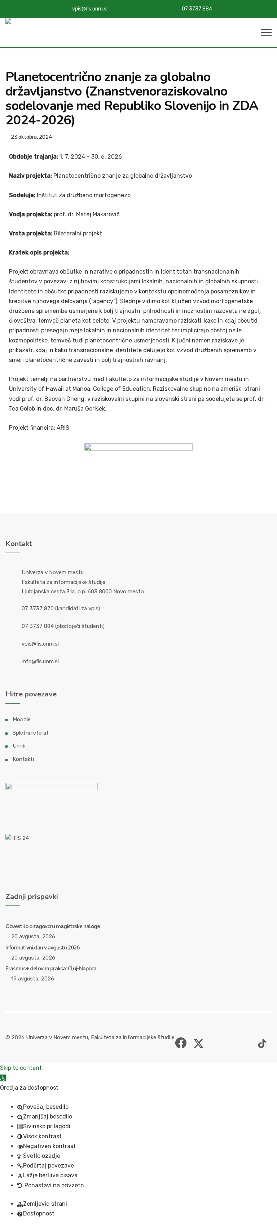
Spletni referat (31, 733)
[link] (180, 1040)
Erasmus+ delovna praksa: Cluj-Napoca (50, 968)
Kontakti (23, 759)
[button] (3, 1078)
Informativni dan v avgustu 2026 (42, 947)
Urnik (19, 746)
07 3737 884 (197, 9)
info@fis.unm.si (40, 661)
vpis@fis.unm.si (89, 9)
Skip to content (21, 1067)
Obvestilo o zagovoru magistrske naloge (52, 926)
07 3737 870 (38, 608)
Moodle (22, 719)
